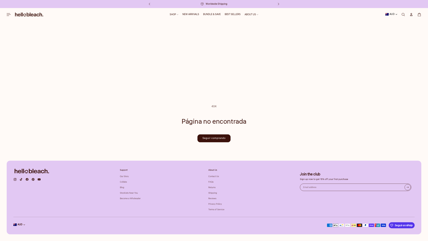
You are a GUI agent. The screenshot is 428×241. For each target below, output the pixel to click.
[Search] (403, 14)
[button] (419, 14)
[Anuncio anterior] (149, 4)
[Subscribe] (408, 187)
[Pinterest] (33, 179)
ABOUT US (250, 14)
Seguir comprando (214, 138)
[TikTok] (21, 179)
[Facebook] (27, 179)
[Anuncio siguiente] (278, 4)
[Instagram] (15, 179)
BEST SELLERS (233, 14)
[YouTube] (39, 179)
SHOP (173, 14)
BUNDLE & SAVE (212, 14)
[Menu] (8, 14)
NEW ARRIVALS (190, 14)
